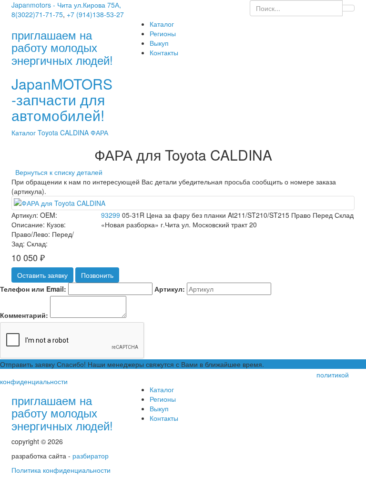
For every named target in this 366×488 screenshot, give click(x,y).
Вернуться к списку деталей (56, 172)
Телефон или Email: (33, 289)
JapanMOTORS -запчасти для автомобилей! (61, 99)
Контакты (164, 52)
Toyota (49, 132)
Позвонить (97, 275)
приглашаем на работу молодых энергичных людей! (62, 413)
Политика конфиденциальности (61, 470)
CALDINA (75, 132)
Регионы (163, 33)
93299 (110, 215)
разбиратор (90, 455)
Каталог (162, 24)
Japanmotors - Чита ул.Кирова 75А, (66, 5)
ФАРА (99, 132)
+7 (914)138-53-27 (95, 14)
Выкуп (159, 43)
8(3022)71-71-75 (37, 14)
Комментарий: (24, 315)
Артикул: (169, 289)
